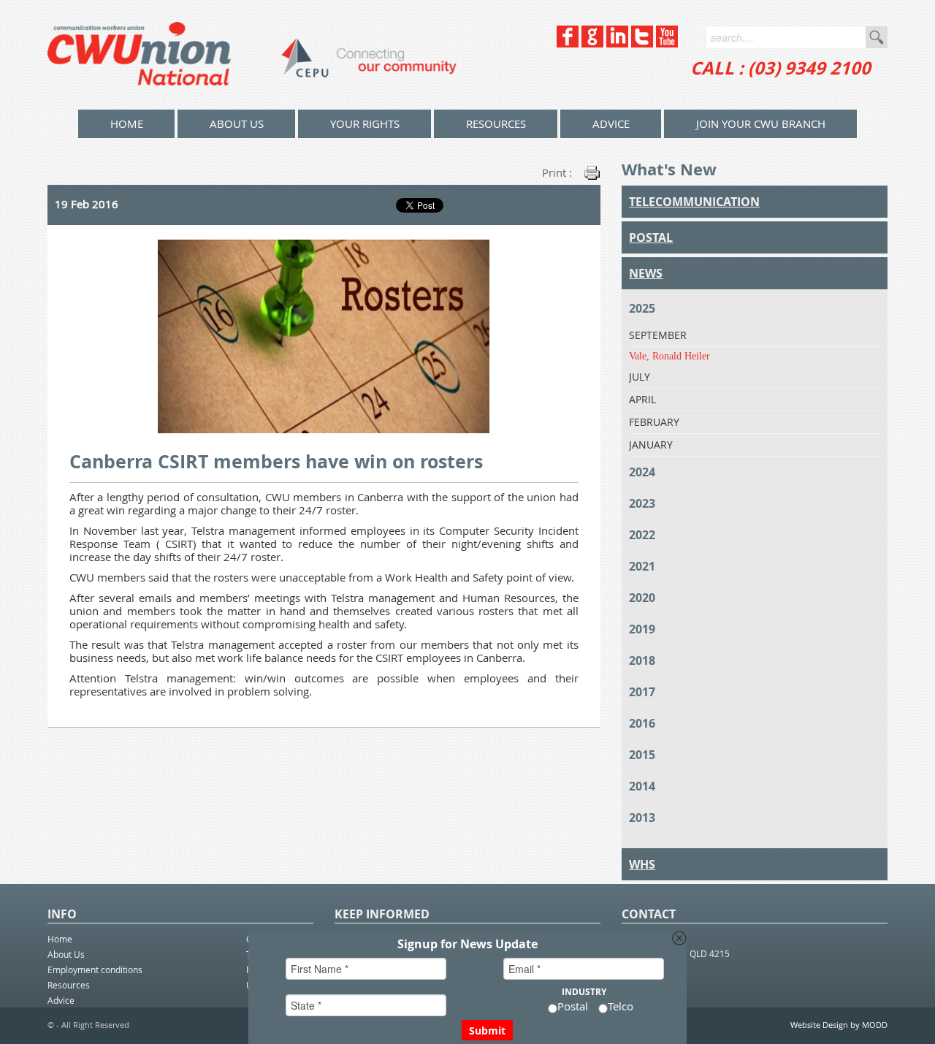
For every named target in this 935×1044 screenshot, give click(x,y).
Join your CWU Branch (760, 123)
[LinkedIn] (617, 43)
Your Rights (365, 123)
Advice (611, 123)
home (126, 123)
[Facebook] (568, 43)
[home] (252, 55)
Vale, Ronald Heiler (669, 356)
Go (877, 37)
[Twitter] (642, 43)
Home (59, 939)
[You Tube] (667, 43)
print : (557, 172)
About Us (237, 123)
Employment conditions (94, 969)
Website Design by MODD (839, 1024)
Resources (496, 123)
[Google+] (592, 43)
